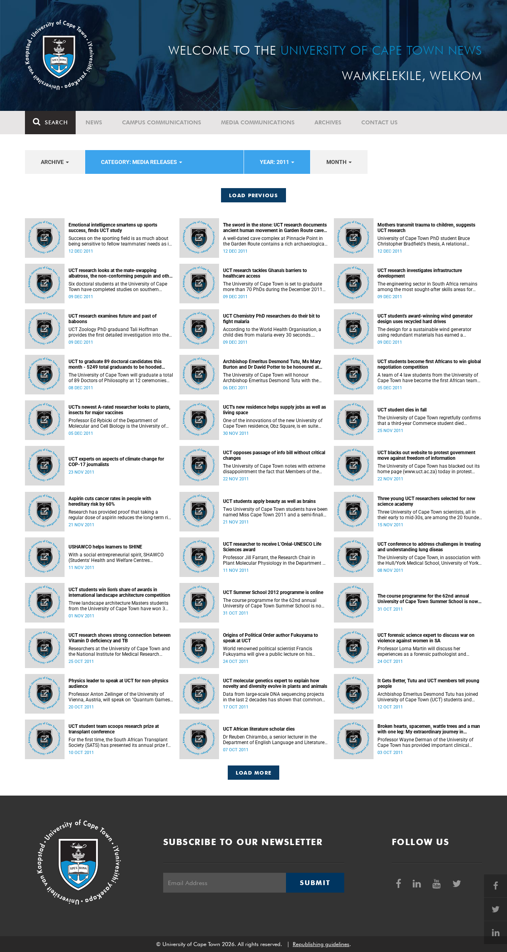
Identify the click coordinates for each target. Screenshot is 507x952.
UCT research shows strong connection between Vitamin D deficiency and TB (120, 638)
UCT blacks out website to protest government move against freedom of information (426, 455)
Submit (315, 883)
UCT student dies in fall (402, 410)
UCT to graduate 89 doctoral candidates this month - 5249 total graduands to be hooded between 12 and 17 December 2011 (115, 364)
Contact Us (379, 122)
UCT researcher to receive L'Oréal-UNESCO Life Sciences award (272, 546)
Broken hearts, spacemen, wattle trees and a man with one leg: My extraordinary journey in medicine (428, 729)
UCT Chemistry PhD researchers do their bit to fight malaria (271, 318)
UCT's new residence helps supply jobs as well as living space (274, 409)
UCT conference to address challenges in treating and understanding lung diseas (429, 546)
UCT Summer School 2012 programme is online (273, 592)
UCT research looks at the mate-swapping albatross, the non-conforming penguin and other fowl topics (121, 273)
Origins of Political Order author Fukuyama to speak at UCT (270, 638)
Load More (254, 772)
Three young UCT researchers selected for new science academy (426, 501)
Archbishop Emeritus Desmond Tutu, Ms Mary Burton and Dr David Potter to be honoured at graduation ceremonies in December (272, 364)
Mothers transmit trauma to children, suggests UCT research (426, 227)
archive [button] (53, 162)
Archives (327, 122)
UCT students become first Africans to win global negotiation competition (429, 364)
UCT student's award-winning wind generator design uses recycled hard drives (425, 318)
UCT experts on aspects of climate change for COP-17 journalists (116, 461)
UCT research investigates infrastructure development (419, 273)
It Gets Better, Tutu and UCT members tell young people (428, 683)
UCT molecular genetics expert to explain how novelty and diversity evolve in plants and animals (275, 683)
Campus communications (161, 122)
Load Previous (253, 195)
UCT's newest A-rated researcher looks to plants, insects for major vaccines (119, 409)
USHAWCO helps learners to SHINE (105, 547)
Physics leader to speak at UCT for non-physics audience (118, 683)
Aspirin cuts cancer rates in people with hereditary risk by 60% (110, 501)
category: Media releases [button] (139, 162)
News (94, 122)
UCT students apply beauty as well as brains (269, 501)
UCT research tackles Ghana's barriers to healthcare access (265, 273)
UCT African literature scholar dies (259, 729)
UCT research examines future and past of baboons (112, 318)
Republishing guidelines (321, 944)
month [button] (337, 162)
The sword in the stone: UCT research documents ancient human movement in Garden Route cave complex (275, 227)
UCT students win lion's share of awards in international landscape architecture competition (119, 592)
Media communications (258, 122)
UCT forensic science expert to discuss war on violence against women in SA (426, 638)
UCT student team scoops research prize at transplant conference (114, 729)
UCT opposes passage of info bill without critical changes (274, 455)
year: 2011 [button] (275, 162)
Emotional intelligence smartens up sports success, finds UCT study (113, 227)
